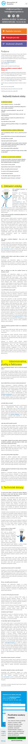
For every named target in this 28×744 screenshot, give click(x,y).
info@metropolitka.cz (14, 9)
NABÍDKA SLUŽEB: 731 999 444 (14, 19)
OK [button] (17, 738)
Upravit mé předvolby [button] (16, 740)
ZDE (6, 70)
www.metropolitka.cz (17, 202)
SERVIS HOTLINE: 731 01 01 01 (14, 22)
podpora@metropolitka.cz (10, 62)
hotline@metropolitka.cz (14, 12)
